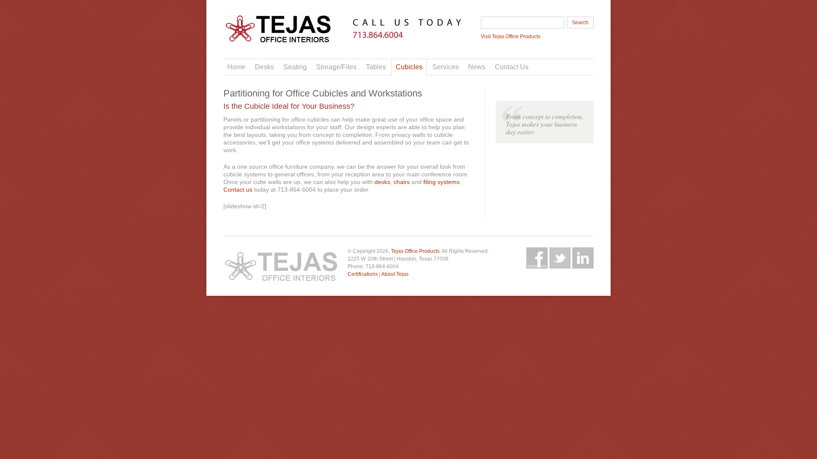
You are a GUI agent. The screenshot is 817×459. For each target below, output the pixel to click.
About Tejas (394, 274)
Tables (376, 67)
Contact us (237, 189)
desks (382, 181)
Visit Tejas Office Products (510, 37)
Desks (264, 67)
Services (445, 67)
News (477, 67)
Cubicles (409, 67)
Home (236, 67)
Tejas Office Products (415, 251)
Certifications (363, 274)
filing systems (441, 181)
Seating (295, 67)
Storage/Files (336, 67)
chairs (402, 181)
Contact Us (511, 67)
